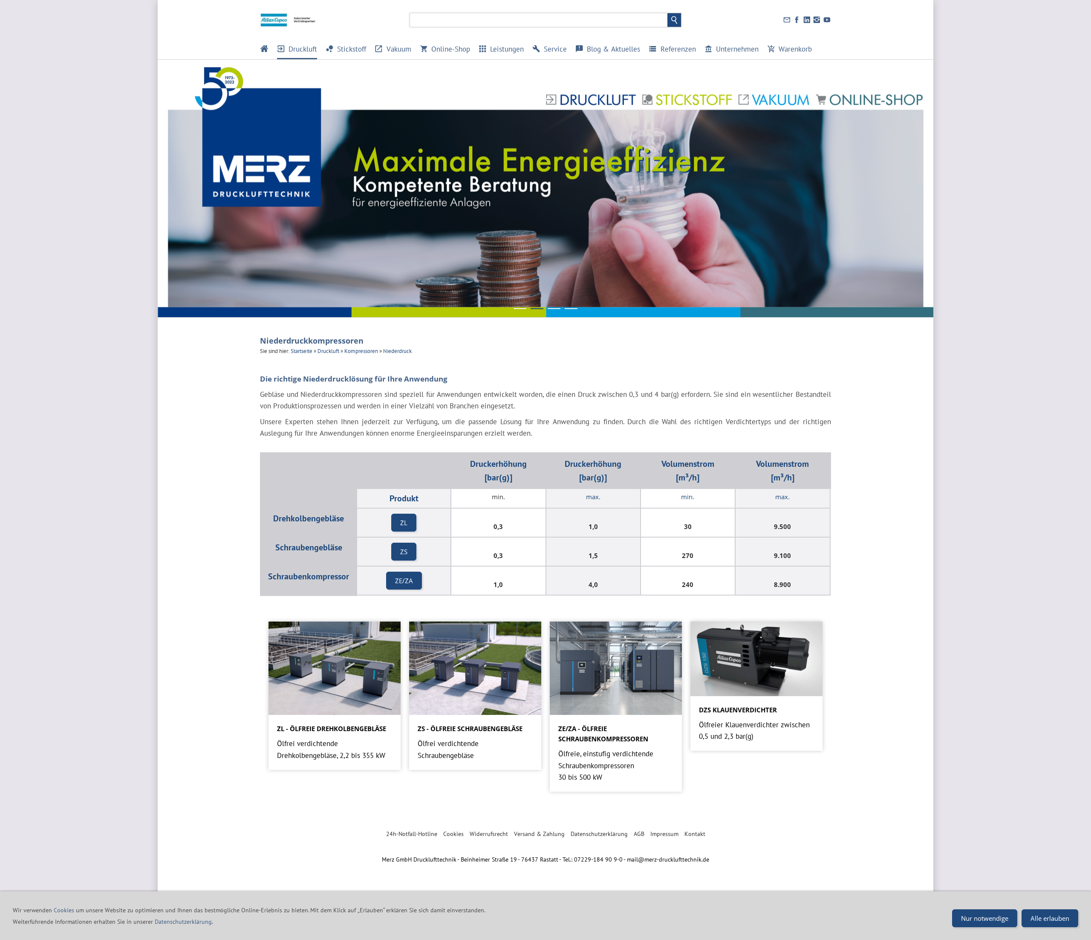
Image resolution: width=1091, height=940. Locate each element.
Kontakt (694, 834)
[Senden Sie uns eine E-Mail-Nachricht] (786, 20)
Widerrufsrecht (489, 834)
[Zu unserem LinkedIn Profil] (806, 20)
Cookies (453, 834)
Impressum (664, 834)
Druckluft (328, 351)
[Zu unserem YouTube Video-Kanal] (827, 20)
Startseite (301, 351)
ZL (403, 522)
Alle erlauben (1049, 918)
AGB (639, 834)
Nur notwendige (984, 918)
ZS (403, 551)
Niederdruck (397, 351)
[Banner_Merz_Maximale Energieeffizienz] (519, 308)
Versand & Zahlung (539, 834)
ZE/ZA (404, 580)
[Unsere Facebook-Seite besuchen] (797, 20)
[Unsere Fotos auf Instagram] (817, 20)
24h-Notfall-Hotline (411, 834)
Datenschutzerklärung (599, 834)
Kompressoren (361, 351)
